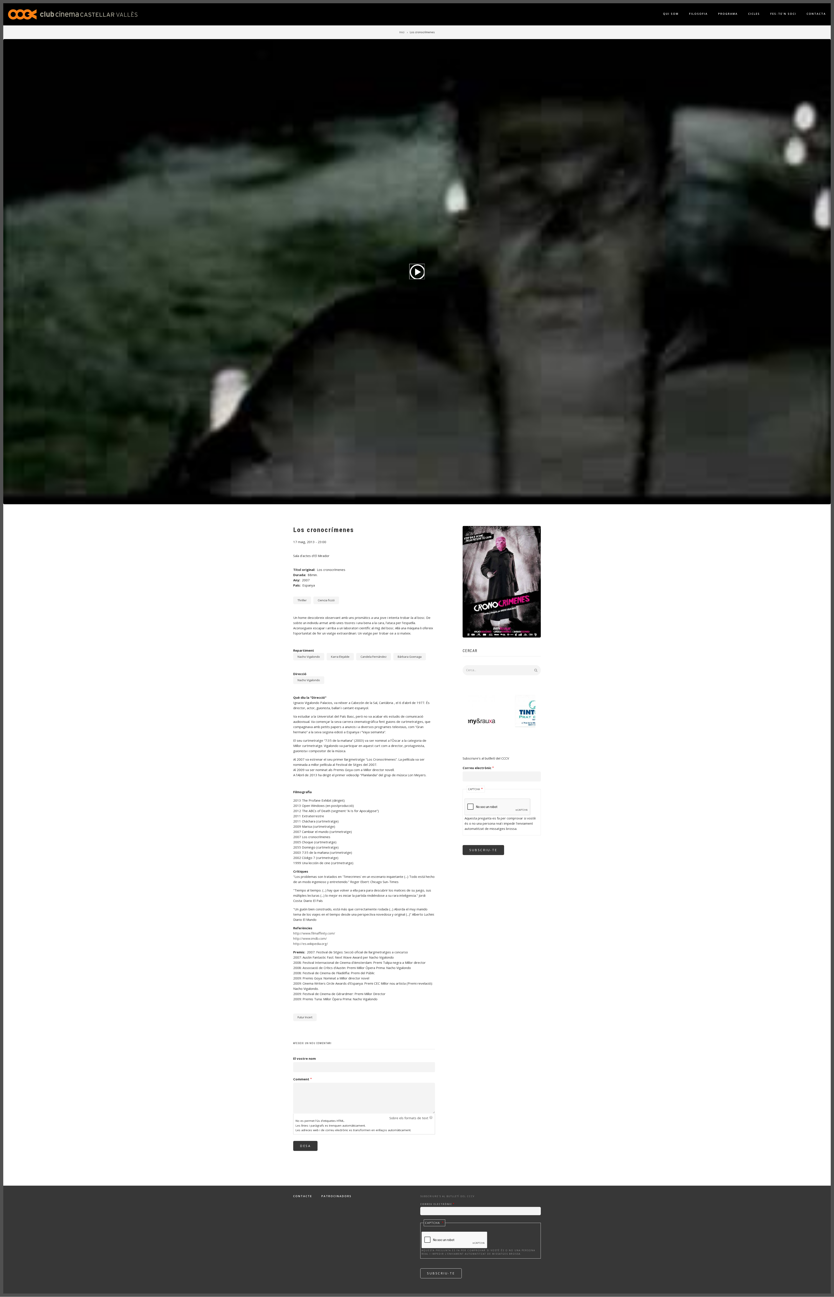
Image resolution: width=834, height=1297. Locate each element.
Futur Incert (305, 1017)
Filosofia (698, 14)
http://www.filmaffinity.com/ (314, 933)
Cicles (754, 14)
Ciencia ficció (326, 600)
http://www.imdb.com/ (310, 938)
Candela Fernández (374, 657)
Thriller (302, 600)
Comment (301, 1079)
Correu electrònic (477, 768)
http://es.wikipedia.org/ (310, 943)
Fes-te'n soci (783, 14)
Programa (728, 14)
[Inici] (73, 14)
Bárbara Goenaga (410, 657)
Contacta (816, 14)
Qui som (671, 14)
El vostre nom (304, 1058)
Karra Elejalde (340, 657)
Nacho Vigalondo (309, 657)
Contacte (302, 1196)
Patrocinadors (336, 1196)
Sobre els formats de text (408, 1118)
